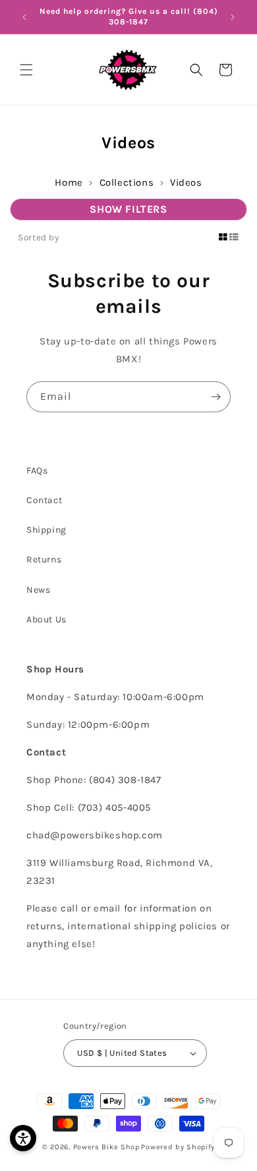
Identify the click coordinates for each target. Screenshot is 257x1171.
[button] (26, 69)
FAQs (36, 470)
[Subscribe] (215, 396)
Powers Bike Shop (106, 1147)
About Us (46, 619)
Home (68, 182)
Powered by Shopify (178, 1147)
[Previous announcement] (24, 17)
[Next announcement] (232, 17)
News (38, 589)
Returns (43, 559)
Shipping (46, 529)
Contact (44, 500)
